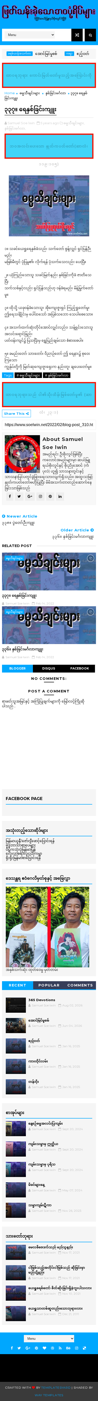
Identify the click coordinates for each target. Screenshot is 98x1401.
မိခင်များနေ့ (36, 1185)
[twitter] (19, 1348)
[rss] (60, 1348)
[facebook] (12, 1348)
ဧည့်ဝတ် (72, 53)
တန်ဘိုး (33, 1081)
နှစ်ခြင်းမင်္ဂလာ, (15, 128)
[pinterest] (36, 1348)
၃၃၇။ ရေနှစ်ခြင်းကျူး (19, 595)
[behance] (68, 1348)
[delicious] (84, 1348)
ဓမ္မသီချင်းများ (30, 93)
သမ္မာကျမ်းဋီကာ (40, 1205)
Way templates (49, 1395)
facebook (79, 668)
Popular (49, 985)
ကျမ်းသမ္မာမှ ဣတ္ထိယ (43, 1144)
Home (10, 93)
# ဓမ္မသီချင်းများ (28, 375)
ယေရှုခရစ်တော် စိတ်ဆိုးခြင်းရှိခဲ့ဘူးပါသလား (60, 1288)
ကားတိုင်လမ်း (38, 1061)
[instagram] (76, 1348)
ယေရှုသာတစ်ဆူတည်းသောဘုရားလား (55, 1308)
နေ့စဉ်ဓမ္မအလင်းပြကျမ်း (45, 1123)
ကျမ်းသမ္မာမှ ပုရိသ (42, 1164)
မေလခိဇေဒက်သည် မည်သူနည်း (50, 1247)
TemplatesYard (56, 1387)
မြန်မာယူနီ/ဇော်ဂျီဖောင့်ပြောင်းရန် (30, 841)
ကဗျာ (58, 53)
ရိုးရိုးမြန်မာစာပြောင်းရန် (23, 857)
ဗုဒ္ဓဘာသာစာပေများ (21, 845)
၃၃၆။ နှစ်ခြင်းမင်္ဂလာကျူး (22, 649)
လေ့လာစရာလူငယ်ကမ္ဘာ (24, 853)
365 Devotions (41, 1000)
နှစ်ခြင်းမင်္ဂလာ (55, 93)
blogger (17, 668)
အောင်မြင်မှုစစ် (35, 53)
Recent (17, 985)
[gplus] (27, 1348)
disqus (48, 668)
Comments (80, 985)
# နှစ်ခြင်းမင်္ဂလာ (56, 375)
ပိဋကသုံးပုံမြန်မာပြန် (21, 849)
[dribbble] (52, 1348)
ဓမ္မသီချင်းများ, (74, 123)
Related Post (17, 546)
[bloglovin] (44, 1348)
